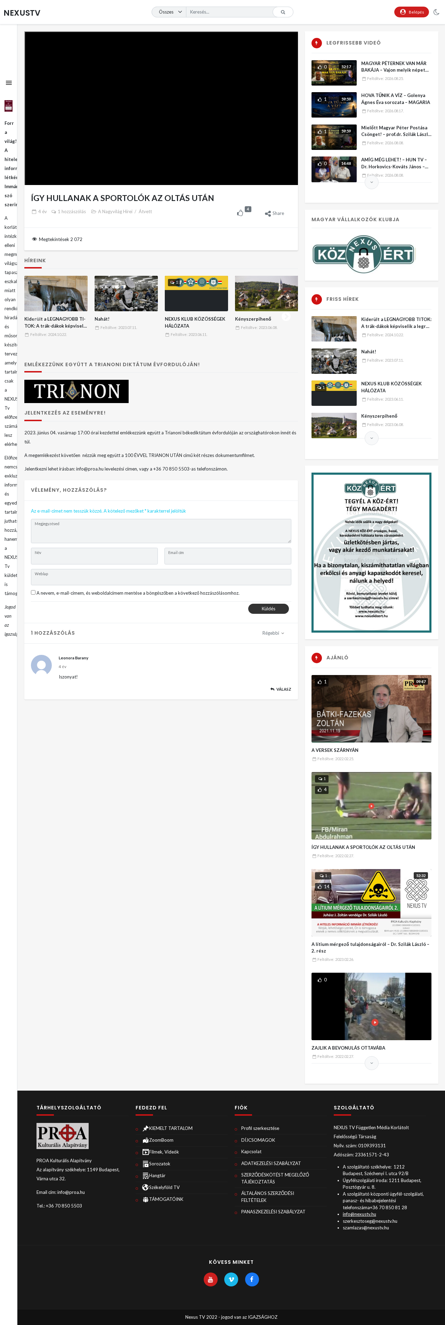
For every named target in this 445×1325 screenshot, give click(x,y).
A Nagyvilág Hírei (115, 211)
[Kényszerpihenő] (267, 294)
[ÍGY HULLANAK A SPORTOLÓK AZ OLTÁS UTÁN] (371, 806)
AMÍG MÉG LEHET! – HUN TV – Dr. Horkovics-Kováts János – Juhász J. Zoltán (394, 166)
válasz (283, 689)
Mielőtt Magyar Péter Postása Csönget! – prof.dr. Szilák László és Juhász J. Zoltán (396, 134)
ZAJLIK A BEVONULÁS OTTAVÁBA (348, 1048)
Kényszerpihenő (253, 319)
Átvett (145, 211)
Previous (36, 315)
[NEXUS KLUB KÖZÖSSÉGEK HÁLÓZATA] (196, 294)
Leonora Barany (73, 657)
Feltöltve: (48, 334)
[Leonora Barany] (41, 665)
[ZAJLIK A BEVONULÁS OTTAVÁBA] (371, 1006)
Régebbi (271, 633)
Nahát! (102, 319)
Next (286, 315)
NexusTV (21, 12)
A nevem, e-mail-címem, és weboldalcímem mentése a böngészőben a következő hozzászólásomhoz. (138, 593)
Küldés (268, 608)
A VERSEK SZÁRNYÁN (335, 750)
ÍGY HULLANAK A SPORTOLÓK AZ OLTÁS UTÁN (363, 847)
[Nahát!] (126, 294)
